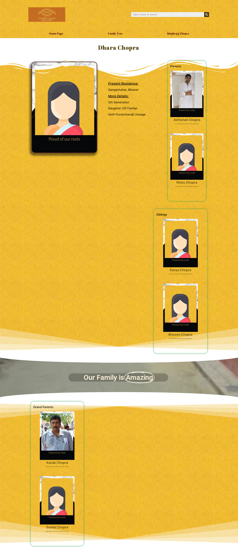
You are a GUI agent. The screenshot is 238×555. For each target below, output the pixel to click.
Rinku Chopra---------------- (186, 184)
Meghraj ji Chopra (178, 33)
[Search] (206, 14)
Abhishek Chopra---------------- (187, 122)
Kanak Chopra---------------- (57, 464)
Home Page (56, 33)
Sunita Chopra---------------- (57, 529)
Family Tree (115, 33)
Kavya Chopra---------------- (180, 272)
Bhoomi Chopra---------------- (180, 336)
